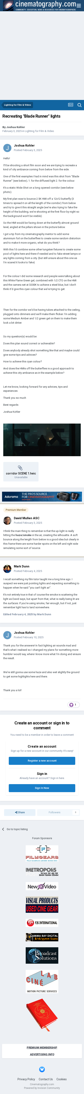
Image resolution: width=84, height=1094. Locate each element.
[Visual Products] (42, 904)
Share (21, 812)
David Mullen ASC (27, 518)
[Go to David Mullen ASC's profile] (7, 521)
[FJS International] (42, 922)
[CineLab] (42, 981)
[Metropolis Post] (42, 871)
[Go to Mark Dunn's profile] (7, 569)
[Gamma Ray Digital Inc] (42, 936)
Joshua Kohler (15, 127)
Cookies (61, 1079)
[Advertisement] (42, 55)
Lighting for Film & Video (39, 131)
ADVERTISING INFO (42, 1054)
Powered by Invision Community (42, 1088)
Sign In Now (42, 787)
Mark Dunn (21, 566)
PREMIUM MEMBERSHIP (42, 1047)
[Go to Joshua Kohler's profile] (7, 148)
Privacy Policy (26, 1079)
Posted (28, 150)
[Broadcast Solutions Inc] (42, 955)
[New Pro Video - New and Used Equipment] (42, 885)
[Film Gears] (42, 853)
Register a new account (42, 760)
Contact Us (46, 1079)
